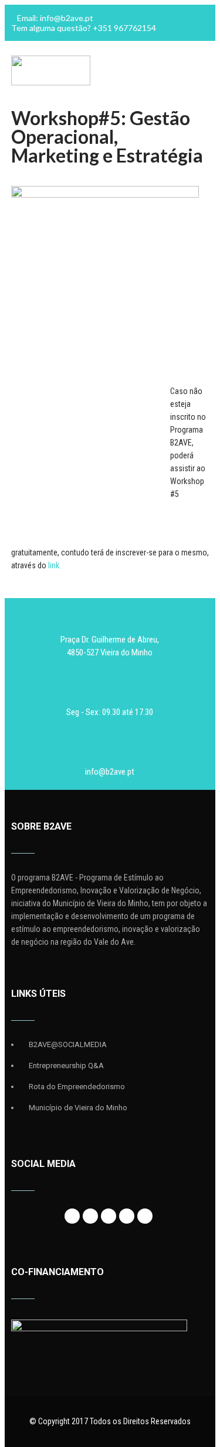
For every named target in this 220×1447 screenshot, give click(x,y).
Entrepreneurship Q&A (66, 1065)
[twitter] (90, 1216)
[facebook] (72, 1216)
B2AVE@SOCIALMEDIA (68, 1044)
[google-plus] (108, 1216)
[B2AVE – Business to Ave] (50, 82)
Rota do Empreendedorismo (77, 1086)
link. (54, 565)
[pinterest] (145, 1216)
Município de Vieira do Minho (78, 1107)
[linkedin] (126, 1216)
